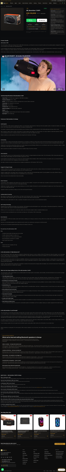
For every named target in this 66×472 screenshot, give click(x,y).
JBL (4, 6)
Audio (20, 3)
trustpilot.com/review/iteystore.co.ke (39, 406)
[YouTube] (7, 457)
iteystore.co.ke (39, 387)
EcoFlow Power (25, 460)
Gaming (35, 3)
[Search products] (60, 3)
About (44, 470)
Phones (39, 3)
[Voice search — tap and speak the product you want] (62, 3)
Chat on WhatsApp (60, 443)
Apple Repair (46, 451)
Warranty (50, 470)
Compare (57, 470)
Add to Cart (42, 20)
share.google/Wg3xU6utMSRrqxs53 (13, 406)
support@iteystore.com (61, 0)
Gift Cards (24, 463)
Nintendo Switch (25, 458)
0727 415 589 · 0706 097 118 (7, 459)
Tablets (50, 3)
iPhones (11, 3)
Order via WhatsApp (30, 20)
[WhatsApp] (11, 457)
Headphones (25, 462)
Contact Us (46, 458)
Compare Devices (36, 455)
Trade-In (35, 458)
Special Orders (36, 460)
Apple (16, 3)
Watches (54, 3)
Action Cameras (25, 3)
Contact (47, 470)
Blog (34, 451)
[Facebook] (5, 457)
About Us (35, 462)
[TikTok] (3, 457)
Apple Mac (24, 453)
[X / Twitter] (9, 457)
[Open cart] (64, 3)
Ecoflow (30, 3)
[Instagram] (1, 457)
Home (2, 6)
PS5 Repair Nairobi (47, 453)
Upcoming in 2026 (36, 453)
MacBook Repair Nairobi (48, 455)
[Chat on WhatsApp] (2, 469)
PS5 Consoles (25, 455)
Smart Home (45, 3)
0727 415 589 (54, 0)
